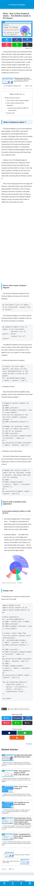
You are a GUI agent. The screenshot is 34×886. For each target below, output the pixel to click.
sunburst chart (25, 709)
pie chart (11, 709)
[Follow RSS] (17, 738)
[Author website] (9, 733)
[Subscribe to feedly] (24, 733)
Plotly (4, 709)
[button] (30, 443)
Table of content (15, 94)
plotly (18, 709)
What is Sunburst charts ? (12, 98)
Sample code (10, 113)
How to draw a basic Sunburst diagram (18, 100)
